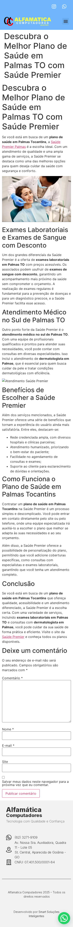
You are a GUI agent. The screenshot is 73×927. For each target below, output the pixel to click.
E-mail (8, 745)
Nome (8, 729)
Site (5, 761)
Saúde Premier (13, 637)
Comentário (12, 678)
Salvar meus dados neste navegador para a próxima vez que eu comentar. (35, 783)
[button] (65, 21)
